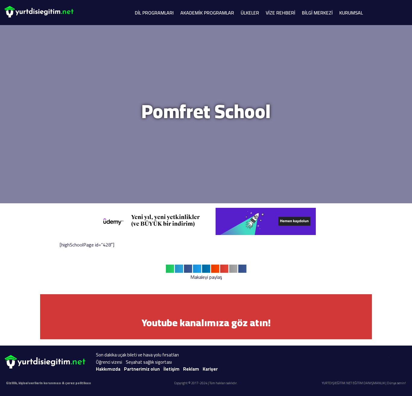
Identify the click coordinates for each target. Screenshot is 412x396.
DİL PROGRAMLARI (154, 12)
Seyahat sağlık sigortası (149, 362)
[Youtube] (328, 362)
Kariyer (210, 369)
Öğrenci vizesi (109, 362)
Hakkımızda (108, 369)
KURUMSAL (351, 12)
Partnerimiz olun (142, 369)
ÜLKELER (250, 12)
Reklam (191, 369)
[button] (170, 269)
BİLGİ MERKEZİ (317, 12)
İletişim (171, 369)
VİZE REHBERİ (280, 12)
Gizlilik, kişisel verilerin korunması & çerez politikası (48, 383)
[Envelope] (384, 362)
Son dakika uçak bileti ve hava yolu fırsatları (137, 354)
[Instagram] (342, 362)
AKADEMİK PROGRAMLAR (207, 12)
